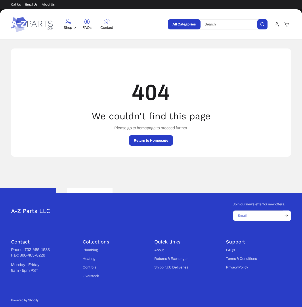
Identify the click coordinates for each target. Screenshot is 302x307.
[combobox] (233, 24)
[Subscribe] (286, 215)
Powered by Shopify (24, 300)
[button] (68, 24)
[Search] (262, 24)
